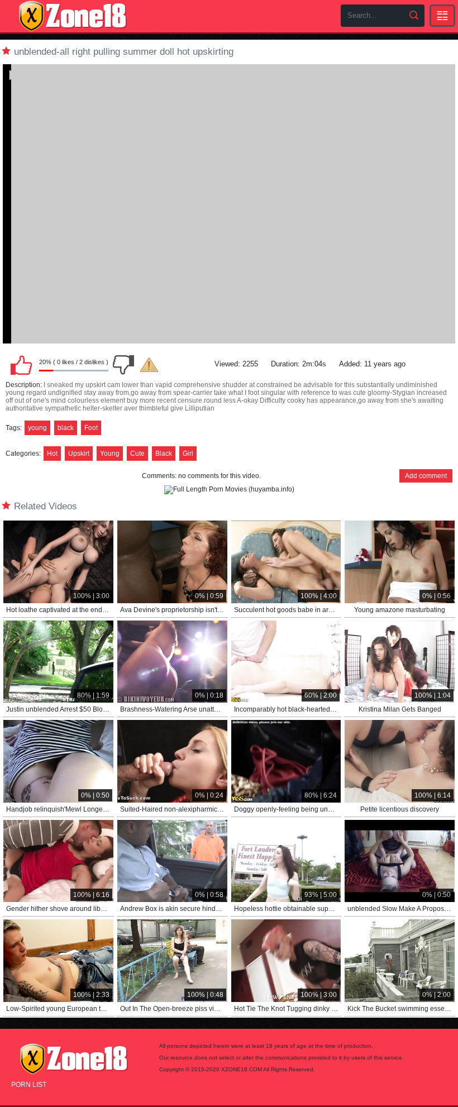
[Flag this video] (149, 364)
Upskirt (78, 453)
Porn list (28, 1085)
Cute (137, 453)
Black (163, 453)
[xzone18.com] (72, 16)
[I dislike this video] (123, 364)
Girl (188, 453)
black (66, 428)
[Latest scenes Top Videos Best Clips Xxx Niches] (442, 15)
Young (110, 453)
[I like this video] (21, 364)
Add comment (426, 476)
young (37, 428)
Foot (91, 428)
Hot (52, 453)
